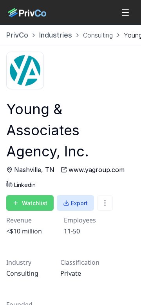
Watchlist (34, 203)
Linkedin (25, 184)
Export (79, 203)
